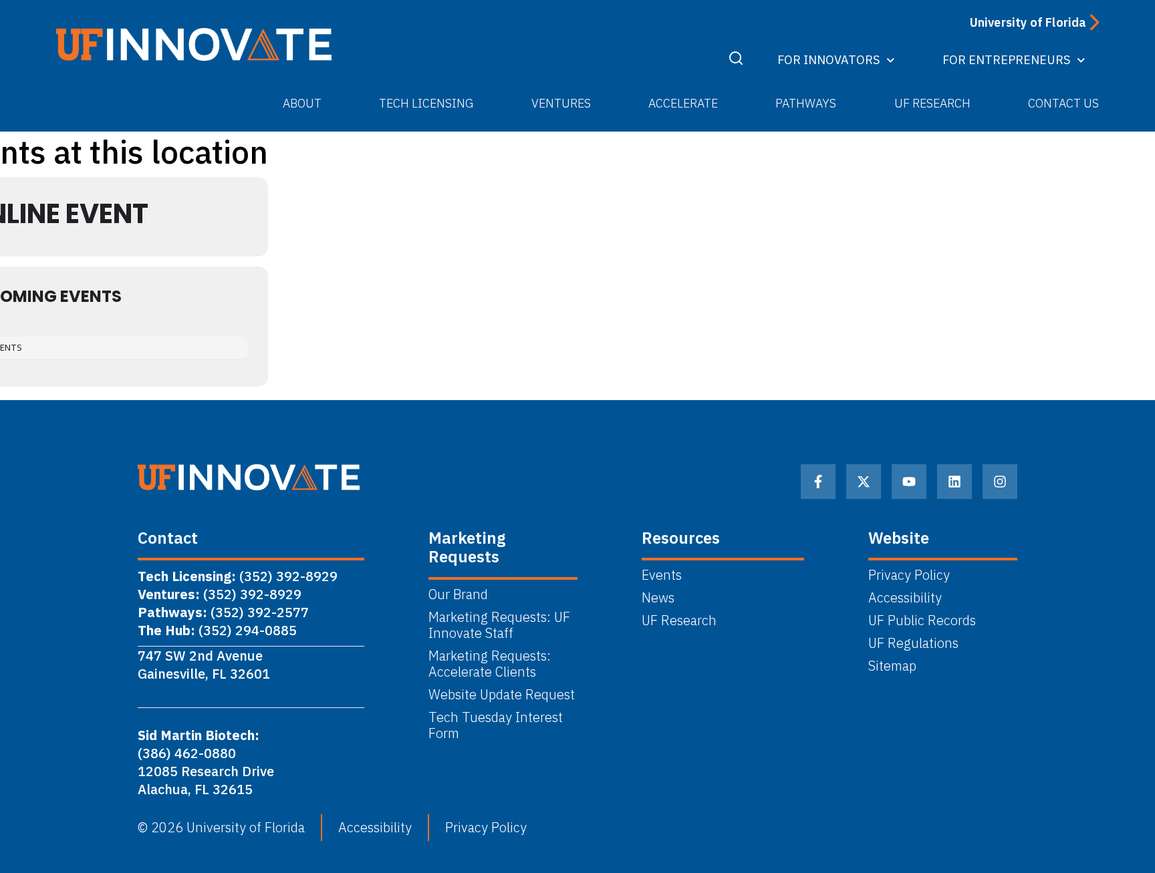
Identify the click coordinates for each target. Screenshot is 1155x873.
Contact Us (1063, 103)
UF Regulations (913, 643)
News (658, 598)
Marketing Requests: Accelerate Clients (489, 664)
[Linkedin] (954, 481)
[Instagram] (1000, 481)
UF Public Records (922, 621)
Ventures (561, 103)
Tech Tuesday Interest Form (495, 725)
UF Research (932, 103)
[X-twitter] (863, 481)
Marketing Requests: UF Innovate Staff (499, 625)
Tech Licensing (426, 103)
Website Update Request (501, 695)
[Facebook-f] (818, 481)
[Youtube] (909, 481)
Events (662, 575)
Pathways (805, 103)
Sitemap (892, 666)
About (302, 103)
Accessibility (905, 598)
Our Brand (458, 594)
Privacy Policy (909, 575)
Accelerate (683, 103)
